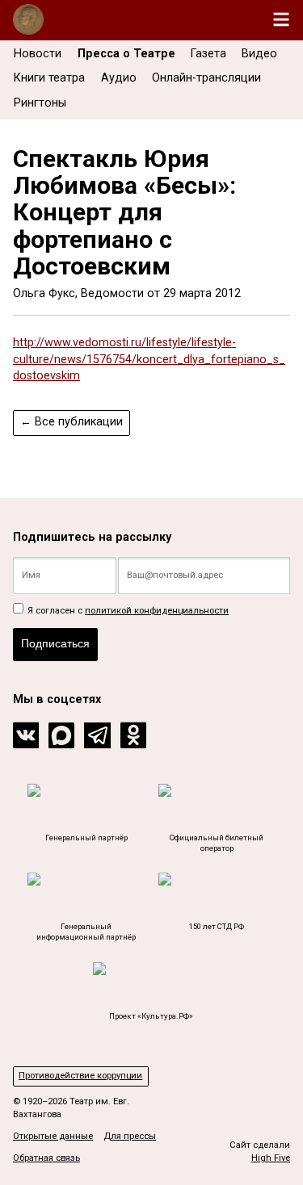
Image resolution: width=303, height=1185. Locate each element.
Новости (37, 54)
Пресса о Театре (126, 54)
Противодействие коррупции (80, 1075)
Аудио (119, 78)
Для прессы (129, 1136)
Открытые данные (53, 1136)
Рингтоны (40, 103)
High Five (270, 1158)
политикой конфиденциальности (157, 610)
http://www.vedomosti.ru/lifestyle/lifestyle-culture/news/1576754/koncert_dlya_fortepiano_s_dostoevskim (149, 359)
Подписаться (55, 643)
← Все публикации (71, 422)
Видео (259, 54)
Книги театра (49, 78)
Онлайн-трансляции (206, 78)
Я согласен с (127, 610)
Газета (208, 54)
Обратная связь (46, 1158)
